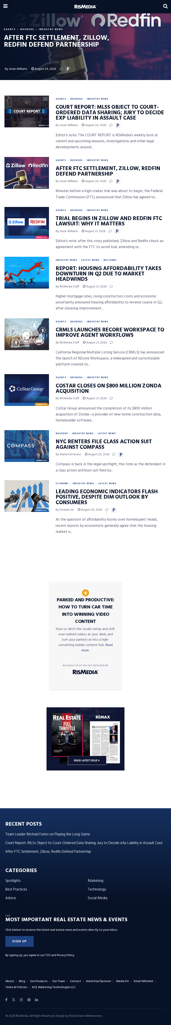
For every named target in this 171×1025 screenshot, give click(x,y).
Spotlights (13, 881)
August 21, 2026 (95, 231)
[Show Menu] (5, 6)
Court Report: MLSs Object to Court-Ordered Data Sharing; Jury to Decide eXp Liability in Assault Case (110, 113)
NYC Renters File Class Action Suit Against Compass (104, 444)
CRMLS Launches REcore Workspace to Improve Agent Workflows (110, 333)
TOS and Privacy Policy (59, 955)
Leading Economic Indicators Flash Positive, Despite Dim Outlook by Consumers (107, 497)
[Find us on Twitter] (13, 1000)
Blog (22, 981)
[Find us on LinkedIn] (36, 1000)
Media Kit (122, 981)
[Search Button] (165, 6)
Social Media (97, 898)
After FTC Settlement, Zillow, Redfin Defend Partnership (108, 171)
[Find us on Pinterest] (29, 1000)
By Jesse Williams (16, 69)
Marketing (95, 881)
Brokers (27, 29)
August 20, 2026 (98, 454)
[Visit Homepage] (85, 6)
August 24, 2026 (45, 69)
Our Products (38, 981)
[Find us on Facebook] (6, 1000)
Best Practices (16, 890)
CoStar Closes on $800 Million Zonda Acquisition (108, 389)
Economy (62, 483)
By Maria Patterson (68, 454)
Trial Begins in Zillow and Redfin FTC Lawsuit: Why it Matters (109, 221)
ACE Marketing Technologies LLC (53, 987)
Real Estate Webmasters (85, 1016)
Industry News (51, 29)
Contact (75, 981)
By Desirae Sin (65, 509)
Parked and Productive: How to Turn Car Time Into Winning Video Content (85, 611)
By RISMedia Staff (67, 286)
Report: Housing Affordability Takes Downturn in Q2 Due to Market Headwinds (108, 274)
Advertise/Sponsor (98, 981)
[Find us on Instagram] (21, 1000)
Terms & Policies (16, 987)
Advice (10, 898)
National (110, 260)
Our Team (58, 981)
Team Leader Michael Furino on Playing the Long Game (47, 834)
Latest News (90, 260)
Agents (10, 29)
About (9, 981)
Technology (97, 890)
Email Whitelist (143, 981)
